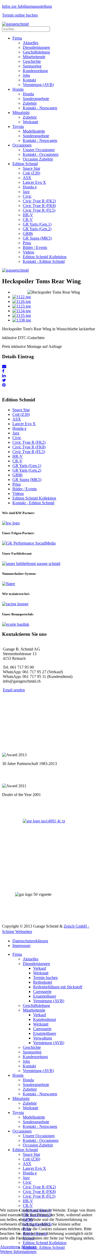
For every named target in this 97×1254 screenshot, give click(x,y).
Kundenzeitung (35, 70)
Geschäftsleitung (36, 52)
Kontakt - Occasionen (40, 154)
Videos (28, 252)
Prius (27, 243)
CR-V (28, 219)
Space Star (31, 168)
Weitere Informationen (18, 1251)
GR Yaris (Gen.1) (37, 224)
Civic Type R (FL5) (39, 210)
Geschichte (32, 61)
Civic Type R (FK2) (39, 201)
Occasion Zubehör (38, 159)
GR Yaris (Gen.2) (37, 229)
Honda (18, 89)
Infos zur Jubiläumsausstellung (27, 6)
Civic (27, 196)
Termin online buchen (20, 15)
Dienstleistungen (36, 47)
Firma (17, 38)
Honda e (30, 187)
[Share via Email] (4, 366)
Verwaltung (42, 1038)
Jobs (26, 75)
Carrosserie (42, 991)
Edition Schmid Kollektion (44, 257)
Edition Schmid (25, 164)
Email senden (14, 690)
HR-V (28, 215)
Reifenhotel (42, 982)
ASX (27, 177)
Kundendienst (44, 1019)
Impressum (21, 945)
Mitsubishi (20, 112)
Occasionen (22, 145)
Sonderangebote (36, 98)
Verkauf (39, 968)
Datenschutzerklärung (30, 941)
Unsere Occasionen (39, 150)
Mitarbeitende (34, 57)
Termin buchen (45, 977)
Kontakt (29, 80)
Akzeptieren (10, 1247)
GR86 (28, 233)
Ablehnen (29, 1247)
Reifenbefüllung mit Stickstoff (57, 987)
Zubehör (30, 103)
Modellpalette (34, 131)
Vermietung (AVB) (38, 84)
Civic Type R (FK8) (39, 205)
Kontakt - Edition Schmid (44, 261)
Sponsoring (32, 66)
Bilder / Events (35, 247)
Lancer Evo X (34, 182)
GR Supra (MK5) (37, 238)
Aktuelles (30, 43)
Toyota (18, 126)
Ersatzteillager (44, 996)
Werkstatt (30, 122)
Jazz (26, 191)
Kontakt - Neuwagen (40, 108)
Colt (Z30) (31, 173)
